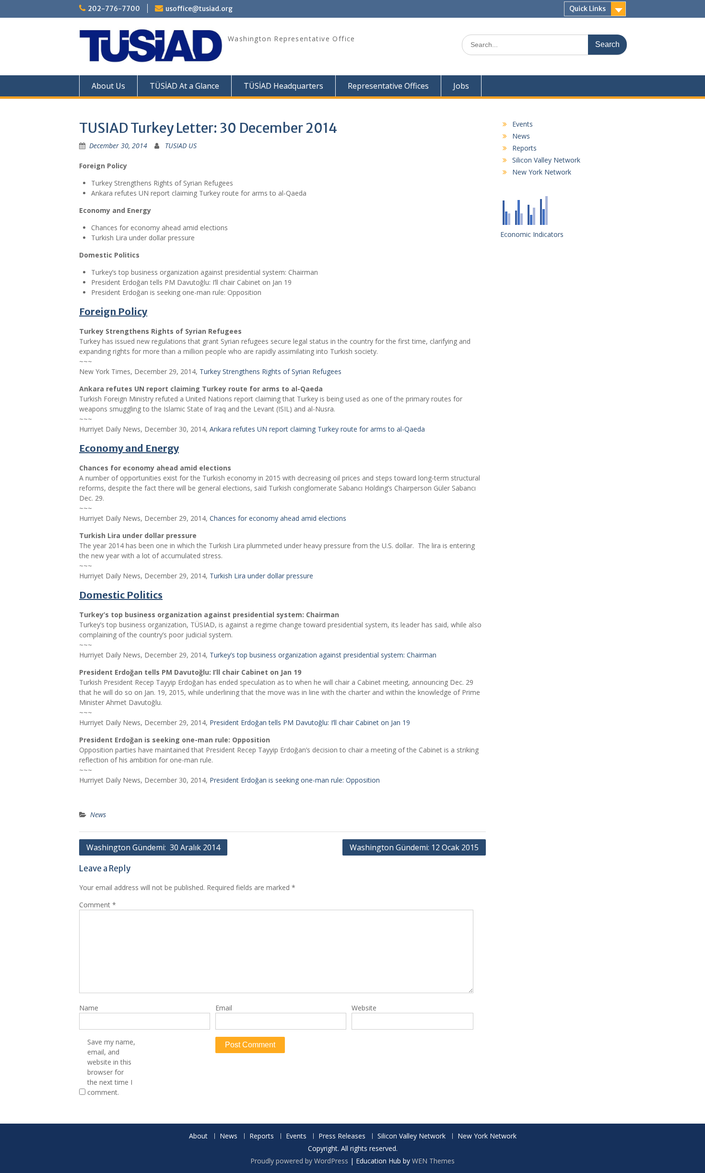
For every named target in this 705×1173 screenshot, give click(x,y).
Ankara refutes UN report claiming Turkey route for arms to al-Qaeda (317, 429)
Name (88, 1007)
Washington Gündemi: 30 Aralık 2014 (153, 847)
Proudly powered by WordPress (299, 1160)
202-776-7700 (114, 8)
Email (223, 1007)
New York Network (541, 171)
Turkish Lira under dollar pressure (261, 575)
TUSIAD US (181, 145)
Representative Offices (388, 86)
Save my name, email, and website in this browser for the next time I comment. (111, 1067)
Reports (524, 147)
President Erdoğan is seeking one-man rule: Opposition (295, 780)
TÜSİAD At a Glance (184, 86)
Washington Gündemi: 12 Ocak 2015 (414, 847)
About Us (108, 86)
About (198, 1136)
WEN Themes (433, 1160)
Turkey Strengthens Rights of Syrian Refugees (270, 371)
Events (522, 124)
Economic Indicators (532, 234)
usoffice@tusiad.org (199, 8)
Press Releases (341, 1136)
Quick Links (587, 8)
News (98, 814)
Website (364, 1007)
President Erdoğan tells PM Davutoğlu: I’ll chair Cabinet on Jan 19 (310, 722)
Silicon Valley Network (546, 159)
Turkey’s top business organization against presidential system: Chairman (323, 654)
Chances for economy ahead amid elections (278, 518)
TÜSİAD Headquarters (283, 86)
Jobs (461, 86)
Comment (97, 904)
